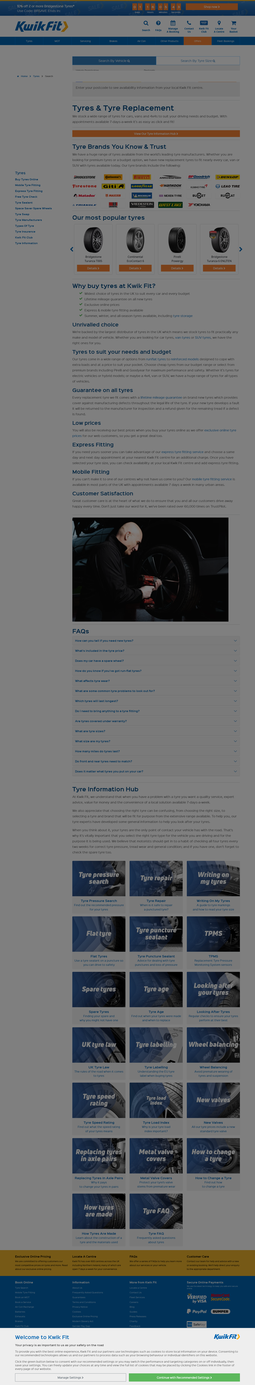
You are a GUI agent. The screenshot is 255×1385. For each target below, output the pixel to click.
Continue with (183, 1377)
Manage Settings (70, 1377)
